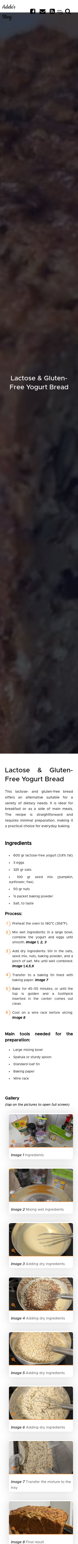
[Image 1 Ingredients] (41, 1130)
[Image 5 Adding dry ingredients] (41, 1348)
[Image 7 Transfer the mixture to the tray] (41, 1457)
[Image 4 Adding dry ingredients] (41, 1294)
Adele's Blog (8, 12)
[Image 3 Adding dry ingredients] (41, 1239)
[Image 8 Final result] (41, 1517)
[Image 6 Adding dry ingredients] (41, 1403)
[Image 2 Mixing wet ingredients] (41, 1185)
